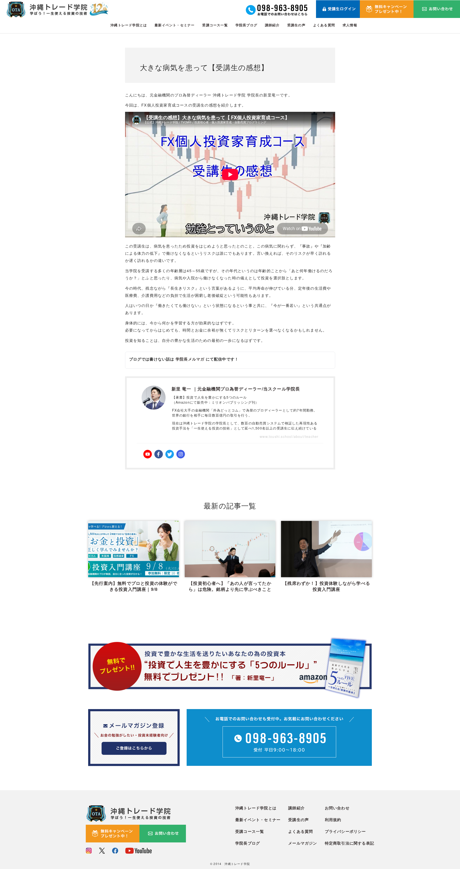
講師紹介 (272, 25)
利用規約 (333, 819)
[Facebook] (158, 454)
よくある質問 (324, 25)
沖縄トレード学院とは (128, 25)
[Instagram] (180, 454)
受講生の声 (296, 25)
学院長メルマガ (190, 359)
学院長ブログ (246, 25)
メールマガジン (302, 843)
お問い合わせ (337, 808)
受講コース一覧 (215, 25)
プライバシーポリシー (345, 831)
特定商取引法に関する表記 (349, 843)
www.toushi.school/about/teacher (289, 436)
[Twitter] (169, 454)
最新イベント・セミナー (175, 25)
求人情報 (350, 25)
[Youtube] (147, 454)
